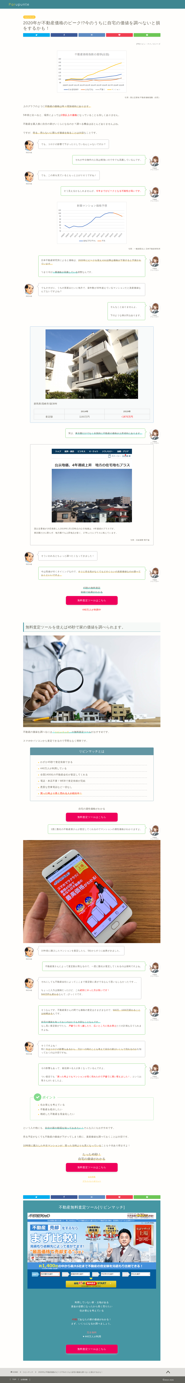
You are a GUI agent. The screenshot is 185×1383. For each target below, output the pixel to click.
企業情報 (24, 1379)
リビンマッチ (29, 17)
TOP (14, 1379)
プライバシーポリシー (92, 1181)
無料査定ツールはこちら (91, 600)
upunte (19, 4)
